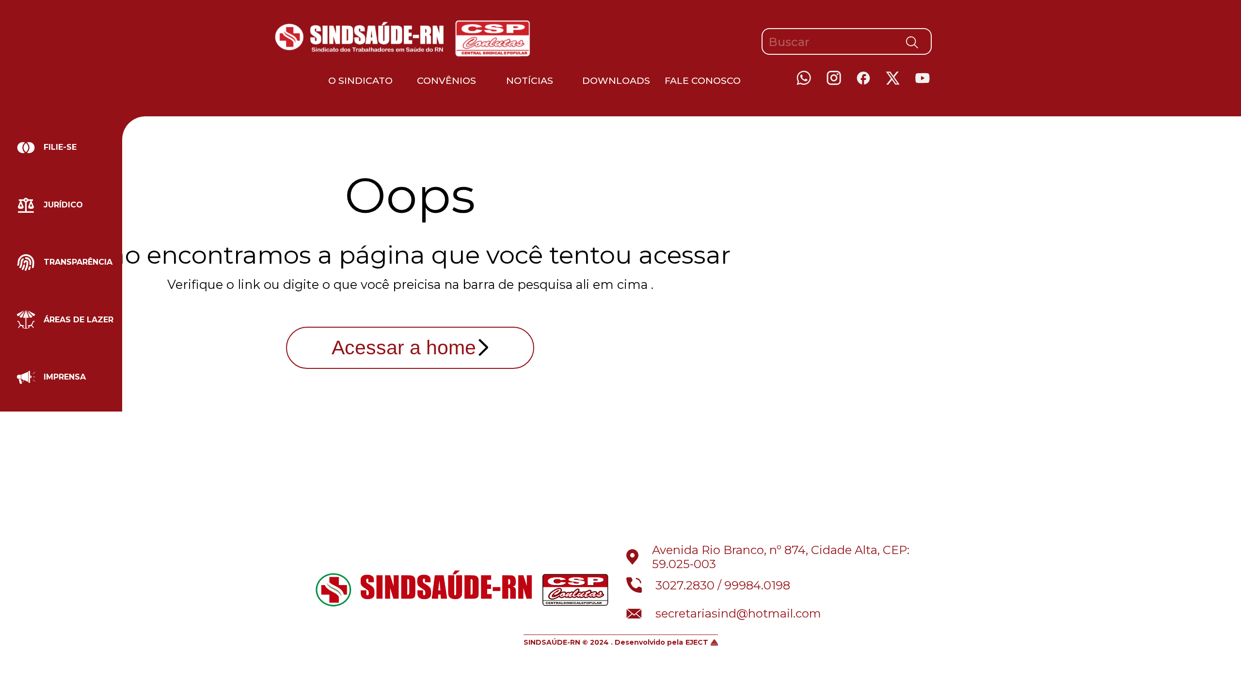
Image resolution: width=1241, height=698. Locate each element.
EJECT (696, 642)
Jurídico (63, 204)
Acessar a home (404, 347)
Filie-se (60, 147)
